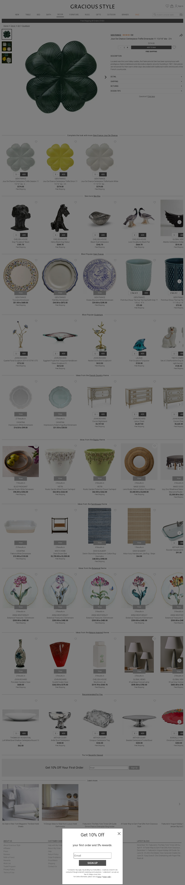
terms (99, 877)
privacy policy (107, 877)
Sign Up (92, 862)
